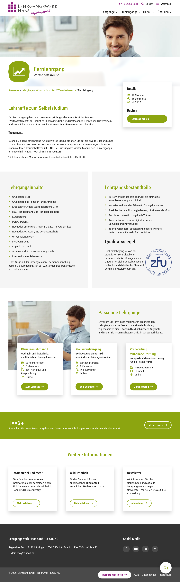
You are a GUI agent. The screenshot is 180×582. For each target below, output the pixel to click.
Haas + (147, 12)
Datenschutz (149, 574)
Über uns (163, 12)
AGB (136, 574)
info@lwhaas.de (25, 553)
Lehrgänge (108, 12)
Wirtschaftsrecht (66, 90)
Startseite (13, 90)
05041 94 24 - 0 (61, 547)
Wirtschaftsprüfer (45, 90)
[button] (147, 4)
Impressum (165, 574)
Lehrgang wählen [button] (140, 118)
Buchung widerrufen (112, 574)
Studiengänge (129, 12)
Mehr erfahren (156, 425)
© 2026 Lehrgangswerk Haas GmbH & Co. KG (34, 572)
